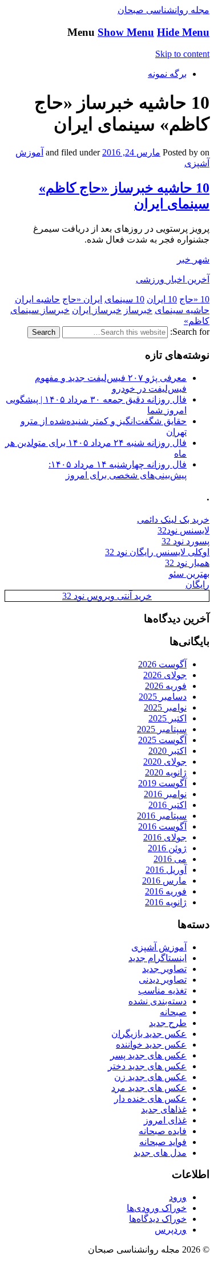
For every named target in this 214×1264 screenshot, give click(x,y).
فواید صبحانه (163, 1142)
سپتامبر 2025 (162, 729)
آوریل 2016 (166, 870)
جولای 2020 (165, 761)
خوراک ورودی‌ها (157, 1208)
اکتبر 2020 (167, 751)
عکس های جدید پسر (148, 1055)
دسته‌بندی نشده (157, 1001)
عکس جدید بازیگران (149, 1034)
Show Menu (126, 32)
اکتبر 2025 (167, 718)
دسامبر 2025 (163, 696)
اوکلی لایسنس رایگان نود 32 (157, 552)
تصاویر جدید (164, 969)
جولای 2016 (165, 837)
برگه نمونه (167, 74)
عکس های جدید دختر (147, 1066)
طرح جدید (168, 1023)
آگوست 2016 (162, 826)
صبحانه (173, 1012)
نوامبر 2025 (165, 707)
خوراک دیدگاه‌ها (158, 1219)
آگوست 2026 (162, 664)
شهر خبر (193, 259)
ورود (178, 1197)
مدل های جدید (160, 1153)
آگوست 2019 (162, 783)
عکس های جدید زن (150, 1077)
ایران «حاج (82, 299)
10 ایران (162, 299)
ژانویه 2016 (166, 902)
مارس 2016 (164, 880)
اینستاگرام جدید (157, 958)
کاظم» (196, 321)
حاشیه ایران (37, 299)
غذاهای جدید (164, 1109)
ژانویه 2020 (166, 772)
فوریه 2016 (166, 891)
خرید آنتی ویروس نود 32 (107, 596)
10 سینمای (124, 299)
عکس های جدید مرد (149, 1088)
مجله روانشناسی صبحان (163, 10)
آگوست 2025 (162, 740)
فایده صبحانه (163, 1131)
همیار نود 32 (187, 563)
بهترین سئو (189, 573)
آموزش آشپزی (159, 947)
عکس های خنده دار (150, 1098)
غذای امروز (165, 1120)
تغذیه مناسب (162, 990)
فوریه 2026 (166, 686)
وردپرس (171, 1229)
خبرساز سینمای (40, 310)
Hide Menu (183, 32)
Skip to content (182, 54)
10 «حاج (194, 299)
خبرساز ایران (97, 310)
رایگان (197, 584)
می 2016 (170, 859)
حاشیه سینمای (182, 310)
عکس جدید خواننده (151, 1044)
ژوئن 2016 (167, 848)
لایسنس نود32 (183, 530)
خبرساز (138, 310)
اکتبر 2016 (167, 805)
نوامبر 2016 (165, 794)
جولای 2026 (165, 675)
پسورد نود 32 (185, 541)
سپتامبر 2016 (162, 815)
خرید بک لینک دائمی (173, 519)
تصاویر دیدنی (163, 979)
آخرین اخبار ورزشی (172, 279)
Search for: (189, 331)
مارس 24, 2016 (131, 152)
